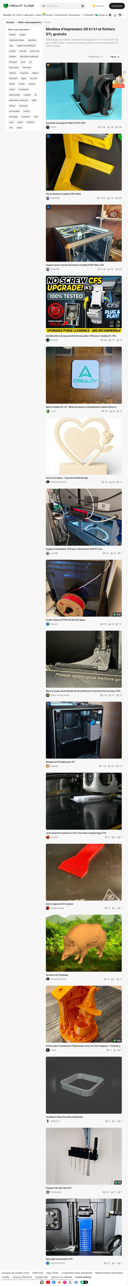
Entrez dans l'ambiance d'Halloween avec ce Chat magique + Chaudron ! (83, 1046)
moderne (30, 122)
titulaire (12, 56)
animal (22, 84)
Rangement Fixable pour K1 (60, 761)
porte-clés (34, 51)
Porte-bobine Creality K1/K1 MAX (63, 193)
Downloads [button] (74, 15)
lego (11, 45)
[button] (121, 15)
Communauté (60, 15)
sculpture (24, 73)
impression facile (16, 40)
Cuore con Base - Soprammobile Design (67, 477)
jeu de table (14, 111)
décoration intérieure (29, 56)
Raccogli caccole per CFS (59, 1259)
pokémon (32, 40)
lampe (19, 127)
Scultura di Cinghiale (57, 975)
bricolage (13, 116)
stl (36, 95)
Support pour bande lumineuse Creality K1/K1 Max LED (75, 265)
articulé (23, 51)
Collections (28, 15)
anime (12, 84)
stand (20, 122)
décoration (14, 67)
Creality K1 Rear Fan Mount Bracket (64, 1117)
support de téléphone (26, 45)
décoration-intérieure (18, 100)
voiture (27, 111)
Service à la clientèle (61, 1277)
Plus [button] (96, 15)
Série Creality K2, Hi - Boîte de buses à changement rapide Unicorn (81, 407)
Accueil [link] (10, 22)
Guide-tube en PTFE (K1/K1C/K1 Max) (65, 619)
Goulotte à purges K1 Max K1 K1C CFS (65, 123)
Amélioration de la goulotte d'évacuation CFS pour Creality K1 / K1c (81, 335)
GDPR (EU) (37, 1272)
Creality (6, 1277)
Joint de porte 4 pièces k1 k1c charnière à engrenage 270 (76, 833)
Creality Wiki (41, 1277)
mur (11, 127)
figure (23, 78)
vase (11, 122)
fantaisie (13, 62)
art (30, 62)
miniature (27, 67)
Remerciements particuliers (109, 1272)
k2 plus (12, 51)
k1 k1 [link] (48, 22)
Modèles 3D (9, 15)
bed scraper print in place (59, 903)
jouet (23, 62)
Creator (38, 15)
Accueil (33, 78)
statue (12, 89)
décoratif (13, 78)
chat (36, 116)
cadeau (32, 84)
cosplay (27, 95)
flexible (12, 34)
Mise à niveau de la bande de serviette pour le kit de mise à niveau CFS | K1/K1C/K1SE (83, 691)
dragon (23, 34)
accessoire (23, 89)
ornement (26, 116)
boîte (34, 100)
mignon (35, 73)
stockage (23, 106)
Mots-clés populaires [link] (29, 22)
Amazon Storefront (22, 1277)
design (12, 106)
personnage (14, 95)
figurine (12, 73)
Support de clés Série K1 (58, 1187)
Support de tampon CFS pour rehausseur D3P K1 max (74, 549)
